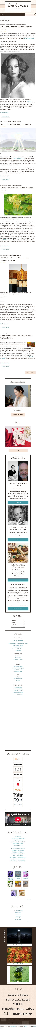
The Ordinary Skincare (18, 666)
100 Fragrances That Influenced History (18, 857)
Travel (18, 661)
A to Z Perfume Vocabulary (10, 879)
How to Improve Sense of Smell (18, 838)
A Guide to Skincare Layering (18, 668)
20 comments (5, 327)
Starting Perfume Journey (18, 840)
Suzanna (9, 121)
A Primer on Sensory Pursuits (16, 6)
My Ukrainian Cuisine (18, 678)
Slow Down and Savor (18, 846)
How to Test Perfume (18, 845)
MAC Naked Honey (7, 239)
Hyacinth (14, 896)
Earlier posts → (30, 372)
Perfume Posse (18, 916)
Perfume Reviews (21, 24)
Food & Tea (11, 1022)
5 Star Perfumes (18, 650)
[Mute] (26, 825)
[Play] (7, 825)
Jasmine (10, 888)
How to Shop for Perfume (18, 843)
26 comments (5, 366)
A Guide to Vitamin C (18, 669)
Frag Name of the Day (18, 910)
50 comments (5, 179)
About (3, 1019)
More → (29, 899)
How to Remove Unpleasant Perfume (18, 860)
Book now (18, 502)
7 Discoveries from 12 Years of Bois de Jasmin (18, 643)
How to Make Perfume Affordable (18, 848)
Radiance (18, 878)
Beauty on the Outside (29, 38)
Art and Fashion (18, 657)
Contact (25, 1022)
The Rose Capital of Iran (18, 690)
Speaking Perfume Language (18, 850)
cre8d (34, 1026)
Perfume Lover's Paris (18, 689)
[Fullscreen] (28, 825)
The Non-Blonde (18, 919)
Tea (18, 888)
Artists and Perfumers (18, 659)
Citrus (22, 896)
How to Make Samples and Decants (18, 859)
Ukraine (18, 1022)
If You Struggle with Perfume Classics (18, 841)
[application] (18, 819)
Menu (3, 14)
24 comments (5, 249)
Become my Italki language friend (18, 641)
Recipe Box (18, 676)
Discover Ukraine (18, 687)
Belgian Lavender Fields (18, 692)
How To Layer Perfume (18, 855)
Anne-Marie (13, 24)
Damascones (25, 878)
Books (20, 1019)
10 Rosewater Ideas (18, 671)
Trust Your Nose (18, 836)
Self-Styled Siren (18, 917)
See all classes (18, 608)
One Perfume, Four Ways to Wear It (18, 853)
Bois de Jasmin (13, 1026)
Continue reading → (5, 112)
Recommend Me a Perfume (18, 648)
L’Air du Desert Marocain (18, 158)
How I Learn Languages (18, 640)
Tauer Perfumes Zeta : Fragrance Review (15, 124)
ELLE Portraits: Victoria (18, 645)
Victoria (10, 185)
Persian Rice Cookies (18, 681)
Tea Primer (18, 680)
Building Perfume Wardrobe (18, 852)
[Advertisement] (18, 722)
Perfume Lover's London (18, 694)
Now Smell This (18, 914)
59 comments (5, 116)
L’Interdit (29, 101)
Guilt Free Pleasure (18, 647)
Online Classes (11, 1019)
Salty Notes (25, 888)
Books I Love (18, 655)
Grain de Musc (18, 912)
